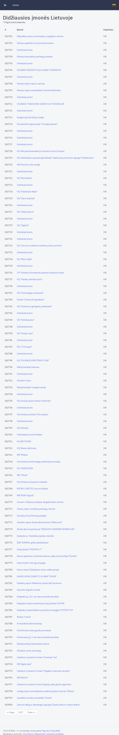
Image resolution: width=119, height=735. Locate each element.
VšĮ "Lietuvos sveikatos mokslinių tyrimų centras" (39, 245)
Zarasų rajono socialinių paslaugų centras (36, 508)
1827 (20, 712)
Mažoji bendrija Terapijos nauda (31, 387)
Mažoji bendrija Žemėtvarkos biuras (33, 643)
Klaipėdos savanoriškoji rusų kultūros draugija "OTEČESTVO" (45, 610)
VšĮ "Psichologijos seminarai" (30, 293)
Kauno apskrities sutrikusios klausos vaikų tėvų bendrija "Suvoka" (47, 556)
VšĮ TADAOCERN (25, 468)
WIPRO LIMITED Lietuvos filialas (32, 488)
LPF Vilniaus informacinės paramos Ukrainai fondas (40, 272)
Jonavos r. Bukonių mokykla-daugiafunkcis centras (40, 502)
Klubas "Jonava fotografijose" (31, 299)
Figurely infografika (51, 730)
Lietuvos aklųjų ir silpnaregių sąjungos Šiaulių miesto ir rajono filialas (48, 704)
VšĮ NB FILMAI (24, 441)
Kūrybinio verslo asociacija (29, 650)
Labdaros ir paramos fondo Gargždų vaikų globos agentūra (44, 684)
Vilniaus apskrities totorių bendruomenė (35, 43)
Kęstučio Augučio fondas (28, 589)
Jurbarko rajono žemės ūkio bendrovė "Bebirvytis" (39, 522)
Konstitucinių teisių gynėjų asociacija (34, 630)
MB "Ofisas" (22, 475)
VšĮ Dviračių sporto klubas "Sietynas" (34, 400)
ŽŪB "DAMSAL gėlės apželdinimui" (33, 542)
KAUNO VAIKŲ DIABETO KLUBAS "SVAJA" (36, 576)
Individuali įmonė (25, 50)
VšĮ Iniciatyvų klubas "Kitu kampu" (32, 414)
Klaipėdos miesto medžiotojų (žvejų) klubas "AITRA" (41, 603)
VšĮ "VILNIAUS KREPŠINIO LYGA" (33, 360)
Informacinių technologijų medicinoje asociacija (38, 461)
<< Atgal (11, 712)
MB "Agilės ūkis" (24, 664)
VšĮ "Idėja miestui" (25, 211)
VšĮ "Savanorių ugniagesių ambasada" (34, 306)
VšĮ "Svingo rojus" (25, 333)
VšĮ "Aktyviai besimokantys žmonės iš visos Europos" (41, 151)
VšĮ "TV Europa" (24, 346)
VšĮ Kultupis (22, 428)
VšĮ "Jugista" (23, 225)
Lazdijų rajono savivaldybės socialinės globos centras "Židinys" (45, 691)
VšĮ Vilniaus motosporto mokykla (32, 482)
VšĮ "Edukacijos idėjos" (27, 191)
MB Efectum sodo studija (28, 164)
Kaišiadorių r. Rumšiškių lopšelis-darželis (35, 536)
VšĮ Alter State (24, 380)
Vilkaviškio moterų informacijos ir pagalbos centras (40, 36)
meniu (15, 5)
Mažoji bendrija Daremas (28, 367)
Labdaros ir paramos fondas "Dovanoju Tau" (37, 657)
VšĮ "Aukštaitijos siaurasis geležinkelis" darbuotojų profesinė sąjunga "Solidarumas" (55, 157)
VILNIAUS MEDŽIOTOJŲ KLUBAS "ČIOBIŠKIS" (39, 70)
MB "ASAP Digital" (25, 495)
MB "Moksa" (22, 454)
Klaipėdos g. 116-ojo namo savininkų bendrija (38, 596)
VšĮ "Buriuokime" (24, 178)
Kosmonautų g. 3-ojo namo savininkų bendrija (38, 637)
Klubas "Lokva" (24, 617)
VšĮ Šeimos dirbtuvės (26, 448)
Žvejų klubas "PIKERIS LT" (29, 549)
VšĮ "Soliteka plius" (25, 319)
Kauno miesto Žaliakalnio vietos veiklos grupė (38, 569)
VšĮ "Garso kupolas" (26, 198)
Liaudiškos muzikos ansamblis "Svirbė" (34, 697)
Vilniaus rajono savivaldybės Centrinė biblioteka (39, 90)
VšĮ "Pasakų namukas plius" (29, 279)
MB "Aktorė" (22, 677)
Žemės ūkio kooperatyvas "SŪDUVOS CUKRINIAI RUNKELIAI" (46, 529)
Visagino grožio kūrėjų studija (30, 117)
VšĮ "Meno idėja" (24, 259)
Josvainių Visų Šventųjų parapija (31, 515)
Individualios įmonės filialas (29, 434)
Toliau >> (31, 712)
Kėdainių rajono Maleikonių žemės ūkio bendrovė (39, 583)
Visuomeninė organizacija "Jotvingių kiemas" (37, 124)
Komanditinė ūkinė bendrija (29, 623)
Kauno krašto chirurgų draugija (31, 562)
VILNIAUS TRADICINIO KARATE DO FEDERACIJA (40, 104)
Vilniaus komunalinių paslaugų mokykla (35, 56)
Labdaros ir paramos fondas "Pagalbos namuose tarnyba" (43, 671)
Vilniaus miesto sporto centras (31, 83)
